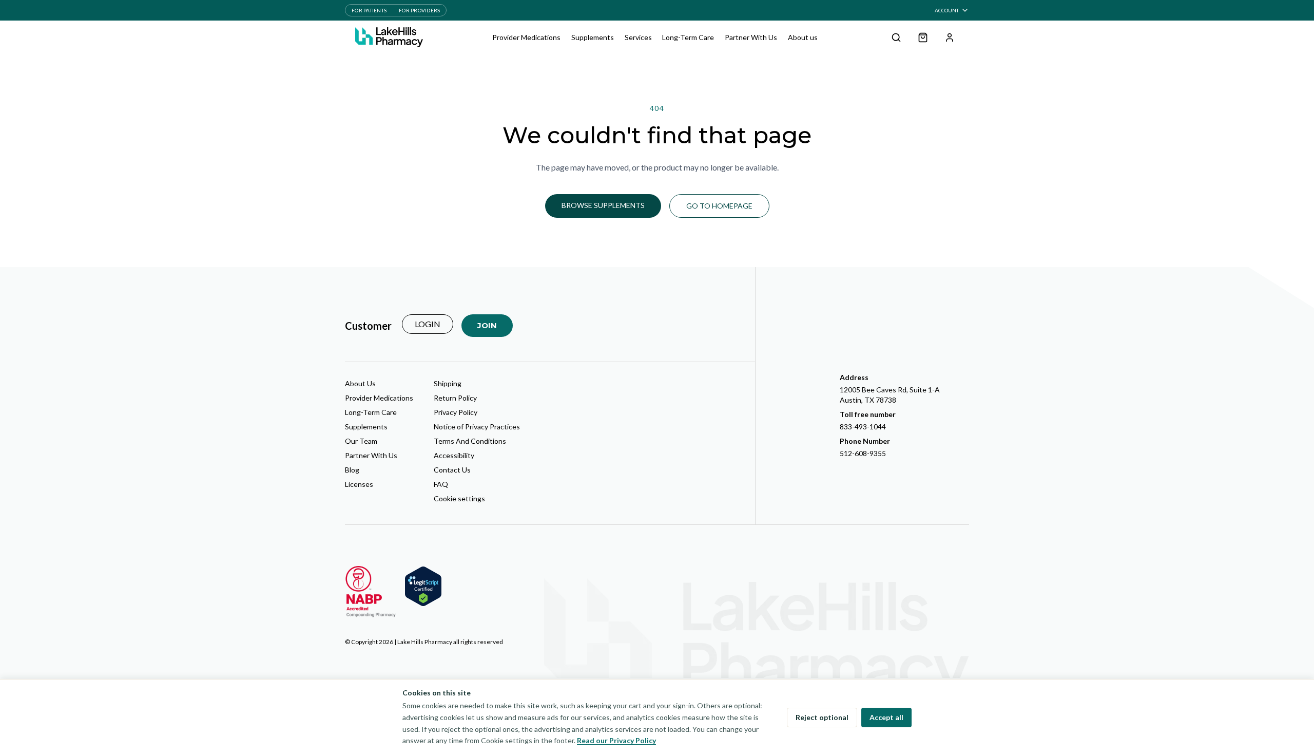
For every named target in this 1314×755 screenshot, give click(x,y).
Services (638, 37)
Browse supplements (603, 205)
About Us (360, 383)
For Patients (369, 10)
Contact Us (452, 469)
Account (947, 10)
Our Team (361, 441)
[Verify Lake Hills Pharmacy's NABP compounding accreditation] (370, 591)
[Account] (949, 37)
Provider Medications (526, 37)
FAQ (441, 484)
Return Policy (455, 397)
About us (803, 37)
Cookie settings (459, 498)
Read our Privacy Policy (616, 740)
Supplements (592, 37)
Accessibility (454, 455)
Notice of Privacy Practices (477, 426)
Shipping (447, 383)
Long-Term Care (688, 37)
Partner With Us (751, 37)
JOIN (487, 325)
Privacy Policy (455, 412)
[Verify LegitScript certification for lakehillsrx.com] (423, 586)
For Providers (419, 10)
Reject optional (822, 717)
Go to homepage (719, 205)
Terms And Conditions (470, 441)
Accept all (886, 717)
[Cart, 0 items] (923, 37)
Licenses (359, 484)
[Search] (896, 37)
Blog (352, 469)
